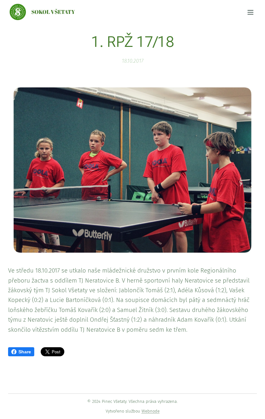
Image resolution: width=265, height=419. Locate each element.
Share (24, 351)
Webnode (151, 411)
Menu (250, 11)
